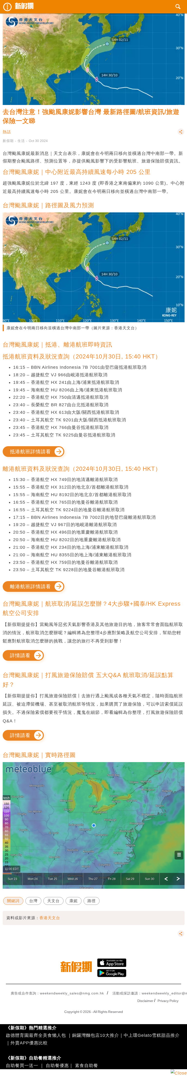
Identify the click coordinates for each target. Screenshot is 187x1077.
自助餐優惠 (57, 1065)
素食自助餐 (86, 1065)
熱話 (7, 132)
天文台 (53, 901)
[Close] (179, 1073)
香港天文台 (49, 918)
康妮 (73, 901)
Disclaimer (145, 1001)
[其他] (181, 134)
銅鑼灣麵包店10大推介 (95, 1035)
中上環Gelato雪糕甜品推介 (152, 1035)
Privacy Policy (168, 1001)
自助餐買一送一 (22, 1065)
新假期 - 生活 (14, 141)
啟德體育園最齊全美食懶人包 (36, 1035)
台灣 (33, 901)
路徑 (91, 901)
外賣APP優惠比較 (29, 1042)
